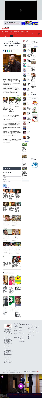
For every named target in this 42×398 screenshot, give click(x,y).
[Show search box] (33, 34)
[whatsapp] (9, 51)
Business (6, 31)
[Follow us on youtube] (35, 94)
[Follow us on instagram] (34, 94)
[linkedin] (7, 51)
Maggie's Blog (15, 33)
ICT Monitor (21, 33)
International (5, 33)
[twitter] (5, 51)
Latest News (24, 41)
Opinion (22, 31)
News (10, 33)
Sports (27, 31)
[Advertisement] (34, 140)
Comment (4, 179)
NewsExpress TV (5, 36)
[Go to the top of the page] (38, 371)
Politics (11, 31)
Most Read (27, 41)
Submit (4, 185)
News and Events (22, 339)
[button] (36, 0)
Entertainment (16, 31)
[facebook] (3, 51)
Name (4, 175)
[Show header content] (11, 36)
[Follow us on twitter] (33, 94)
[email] (11, 51)
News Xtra (27, 33)
